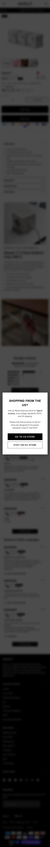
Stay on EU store (25, 445)
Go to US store (25, 436)
